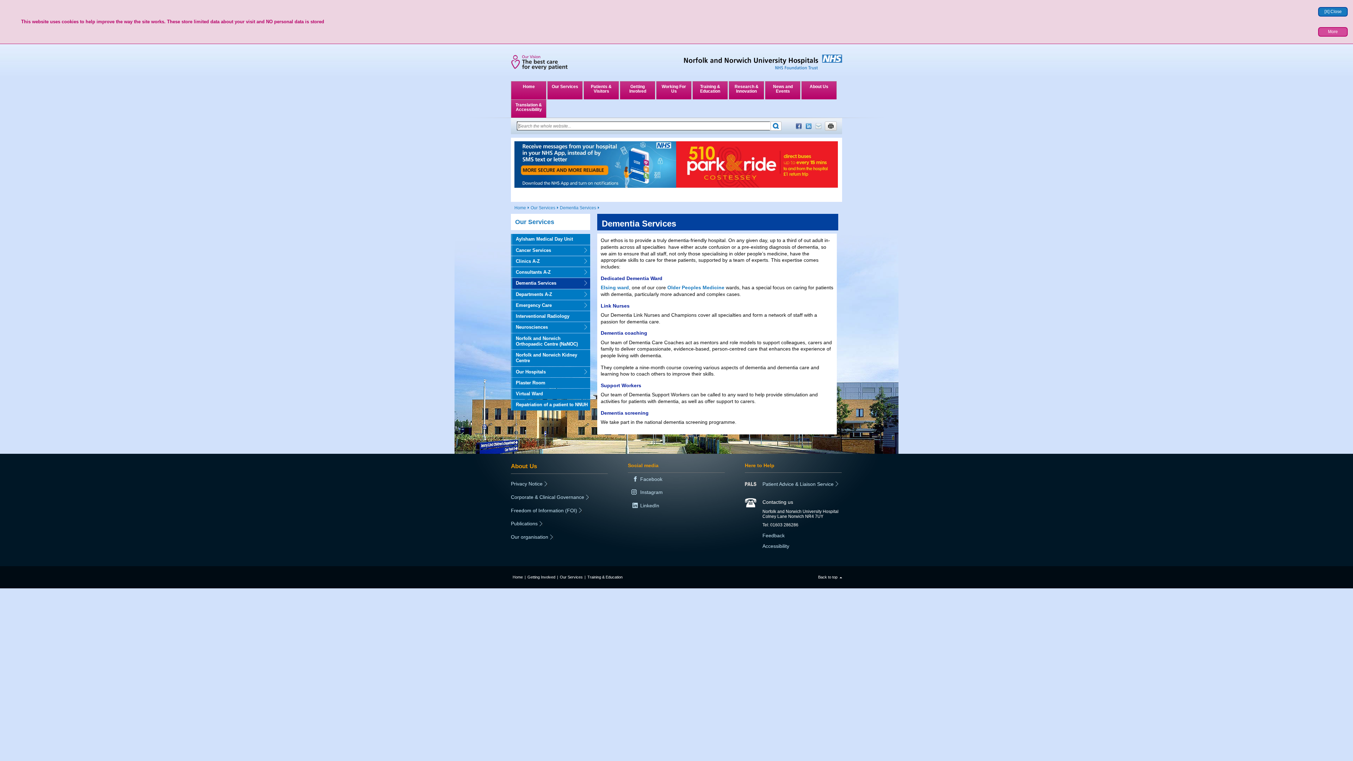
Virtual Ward (529, 393)
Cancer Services (531, 250)
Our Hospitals (528, 372)
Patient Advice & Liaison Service (798, 484)
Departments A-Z (531, 294)
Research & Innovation (747, 89)
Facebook (799, 126)
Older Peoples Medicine (695, 287)
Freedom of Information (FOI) (544, 510)
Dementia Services (578, 207)
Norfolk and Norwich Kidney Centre (546, 357)
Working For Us (674, 89)
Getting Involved (637, 89)
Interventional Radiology (542, 316)
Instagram (651, 492)
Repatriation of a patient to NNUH (552, 404)
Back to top (828, 577)
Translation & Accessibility (528, 107)
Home (529, 86)
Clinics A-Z (525, 261)
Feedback (773, 535)
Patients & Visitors (601, 89)
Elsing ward (615, 287)
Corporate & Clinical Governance (547, 497)
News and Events (783, 89)
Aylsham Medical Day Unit (544, 239)
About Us (819, 86)
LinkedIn (808, 126)
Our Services (565, 86)
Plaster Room (530, 382)
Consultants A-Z (531, 272)
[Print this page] (831, 126)
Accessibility (775, 546)
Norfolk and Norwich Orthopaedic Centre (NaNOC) (547, 341)
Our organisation (529, 537)
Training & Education (710, 89)
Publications (524, 523)
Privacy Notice (527, 484)
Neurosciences (529, 327)
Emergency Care (531, 305)
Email (818, 126)
